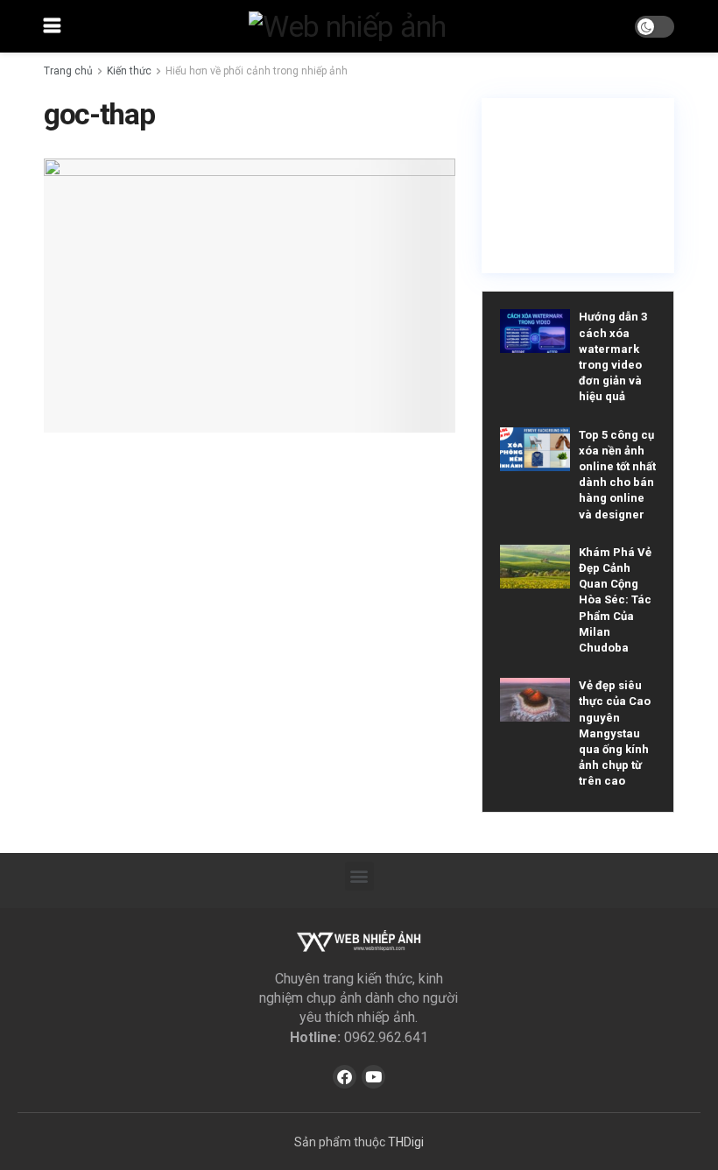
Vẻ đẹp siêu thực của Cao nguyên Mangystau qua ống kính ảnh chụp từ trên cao (615, 733)
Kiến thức (129, 71)
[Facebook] (344, 1077)
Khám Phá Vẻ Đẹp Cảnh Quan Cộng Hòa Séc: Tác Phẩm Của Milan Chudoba (615, 600)
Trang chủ (68, 71)
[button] (359, 876)
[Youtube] (373, 1077)
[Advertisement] (578, 185)
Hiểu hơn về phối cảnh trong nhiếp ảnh (256, 71)
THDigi (406, 1142)
